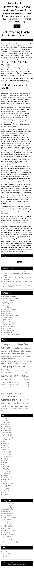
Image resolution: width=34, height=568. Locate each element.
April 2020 (6, 492)
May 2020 (6, 491)
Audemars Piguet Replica (10, 298)
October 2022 (7, 436)
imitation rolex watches (17, 373)
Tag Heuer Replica (8, 330)
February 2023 (7, 428)
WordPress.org (7, 557)
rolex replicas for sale (12, 389)
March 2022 (6, 449)
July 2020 (5, 487)
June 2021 (6, 466)
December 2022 (7, 432)
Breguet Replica (7, 304)
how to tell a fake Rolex (15, 370)
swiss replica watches (12, 393)
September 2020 (8, 483)
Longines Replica (8, 317)
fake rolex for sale (26, 361)
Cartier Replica (7, 308)
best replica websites (23, 351)
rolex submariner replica (8, 391)
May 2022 (6, 445)
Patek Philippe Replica (9, 323)
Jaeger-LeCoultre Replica (10, 315)
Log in (5, 551)
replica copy (24, 382)
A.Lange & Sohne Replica (10, 296)
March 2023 (6, 426)
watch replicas (21, 403)
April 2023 (6, 424)
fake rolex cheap (12, 361)
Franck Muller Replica (9, 309)
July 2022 (5, 441)
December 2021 (7, 455)
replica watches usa (13, 387)
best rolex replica (6, 353)
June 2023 (6, 421)
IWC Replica (6, 313)
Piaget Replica (7, 325)
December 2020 (7, 477)
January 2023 (7, 430)
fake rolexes (19, 361)
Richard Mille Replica (9, 326)
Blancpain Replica (8, 302)
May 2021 (6, 468)
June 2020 (6, 489)
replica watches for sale (10, 385)
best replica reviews (19, 348)
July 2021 (5, 464)
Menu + (17, 26)
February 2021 (7, 474)
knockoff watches (27, 373)
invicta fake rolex (6, 240)
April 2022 (6, 447)
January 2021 (7, 475)
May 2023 (6, 423)
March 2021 (6, 472)
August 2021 (6, 462)
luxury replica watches (13, 375)
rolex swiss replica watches (21, 391)
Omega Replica (7, 319)
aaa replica (6, 344)
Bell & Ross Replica (8, 300)
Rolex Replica (12, 256)
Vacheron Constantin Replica (11, 334)
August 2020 (6, 485)
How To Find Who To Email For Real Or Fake (16, 272)
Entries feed (6, 553)
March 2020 (6, 494)
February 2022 (7, 451)
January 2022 (7, 453)
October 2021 (7, 458)
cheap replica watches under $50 (15, 356)
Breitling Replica (8, 306)
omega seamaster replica (16, 379)
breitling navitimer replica (21, 353)
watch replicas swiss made (12, 406)
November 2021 (7, 457)
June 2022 (6, 443)
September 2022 (8, 438)
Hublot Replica (7, 311)
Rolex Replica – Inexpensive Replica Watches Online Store (17, 6)
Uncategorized (7, 332)
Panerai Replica (7, 321)
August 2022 (6, 440)
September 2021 (8, 460)
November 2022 (7, 434)
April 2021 (6, 470)
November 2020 (7, 479)
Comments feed (7, 555)
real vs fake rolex (15, 382)
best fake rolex (15, 344)
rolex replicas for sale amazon (24, 389)
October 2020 (7, 481)
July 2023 (5, 419)
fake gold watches (22, 359)
